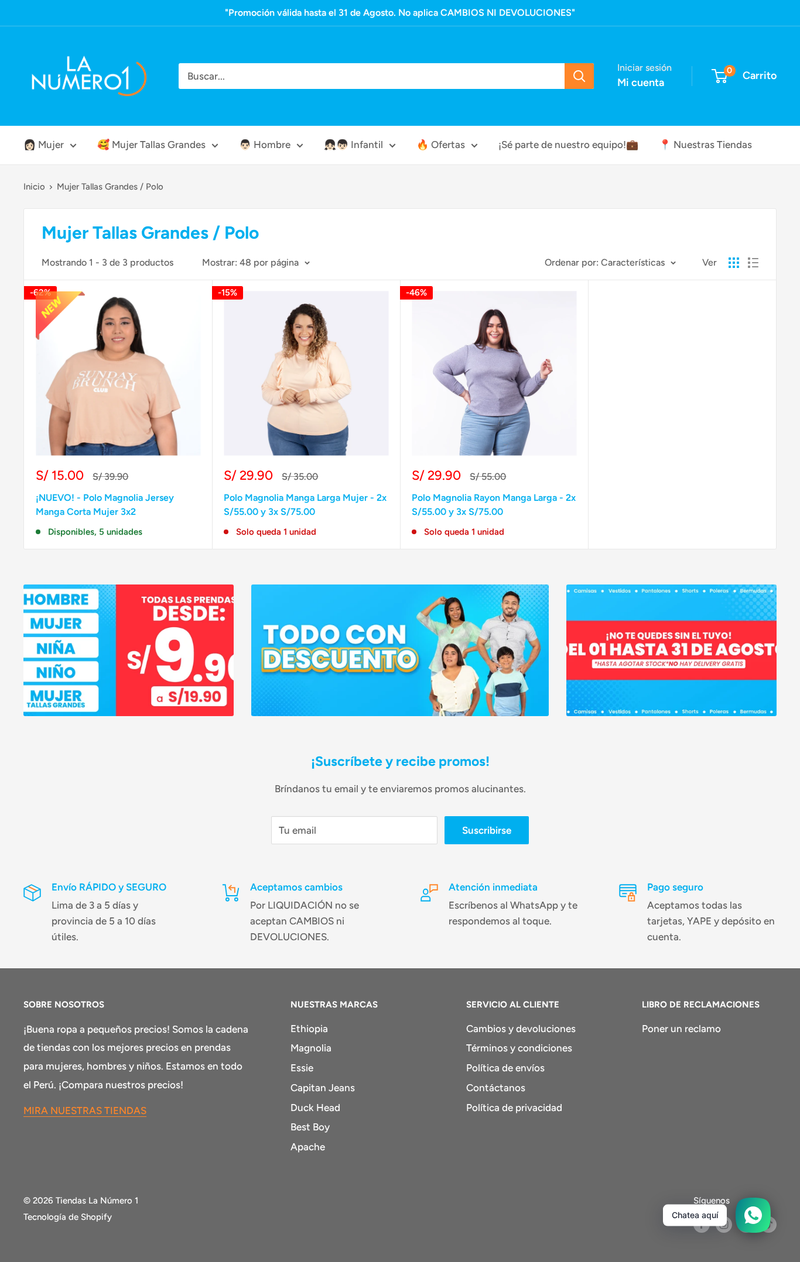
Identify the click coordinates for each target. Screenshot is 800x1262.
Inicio (34, 186)
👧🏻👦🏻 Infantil (353, 144)
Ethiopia (309, 1028)
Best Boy (310, 1127)
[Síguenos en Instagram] (724, 1224)
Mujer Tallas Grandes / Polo (110, 186)
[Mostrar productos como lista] (753, 262)
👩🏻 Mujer (43, 144)
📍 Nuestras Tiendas (705, 144)
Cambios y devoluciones (521, 1028)
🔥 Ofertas (440, 144)
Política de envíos (505, 1068)
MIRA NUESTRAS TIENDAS (84, 1110)
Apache (307, 1147)
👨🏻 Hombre (264, 144)
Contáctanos (495, 1087)
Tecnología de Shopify (67, 1217)
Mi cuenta (640, 82)
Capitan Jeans (322, 1087)
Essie (301, 1068)
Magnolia (310, 1048)
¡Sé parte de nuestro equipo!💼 (568, 144)
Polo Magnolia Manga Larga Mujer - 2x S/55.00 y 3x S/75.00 (305, 505)
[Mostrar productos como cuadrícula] (734, 262)
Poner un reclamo (681, 1028)
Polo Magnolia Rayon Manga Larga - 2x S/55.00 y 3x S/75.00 (494, 505)
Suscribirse (486, 830)
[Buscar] (579, 76)
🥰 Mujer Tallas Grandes (151, 144)
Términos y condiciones (519, 1048)
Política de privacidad (514, 1107)
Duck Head (315, 1107)
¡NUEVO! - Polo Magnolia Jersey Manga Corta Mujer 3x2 (105, 505)
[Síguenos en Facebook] (701, 1224)
